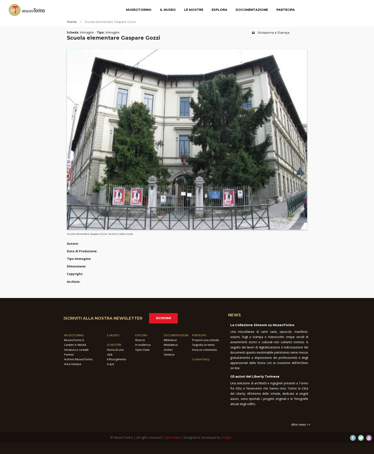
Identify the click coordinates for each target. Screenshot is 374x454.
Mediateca (171, 345)
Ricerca (140, 340)
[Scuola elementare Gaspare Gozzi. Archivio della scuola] (187, 139)
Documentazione (252, 10)
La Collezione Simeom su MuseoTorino (262, 325)
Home (72, 22)
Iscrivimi (163, 318)
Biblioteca (170, 340)
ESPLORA (141, 335)
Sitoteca (169, 354)
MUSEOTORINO (74, 335)
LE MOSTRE (114, 345)
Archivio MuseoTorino (78, 359)
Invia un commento (204, 350)
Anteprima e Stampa (273, 33)
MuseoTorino (139, 10)
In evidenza (143, 345)
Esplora (219, 10)
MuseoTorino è (74, 340)
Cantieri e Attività (75, 345)
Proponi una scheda (205, 340)
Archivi (168, 350)
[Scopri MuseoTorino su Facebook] (353, 438)
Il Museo (168, 10)
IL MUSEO (113, 335)
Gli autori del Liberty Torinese (254, 376)
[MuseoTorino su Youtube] (369, 438)
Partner (69, 354)
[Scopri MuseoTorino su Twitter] (361, 438)
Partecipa (285, 10)
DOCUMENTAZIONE (176, 335)
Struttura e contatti (76, 350)
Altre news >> (300, 424)
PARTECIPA (199, 335)
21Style (226, 437)
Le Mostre (193, 10)
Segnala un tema (203, 345)
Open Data (142, 350)
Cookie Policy (201, 359)
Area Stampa (72, 364)
